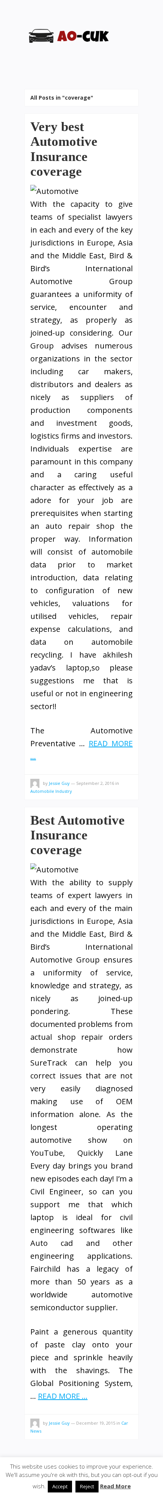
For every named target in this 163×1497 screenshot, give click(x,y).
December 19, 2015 (95, 1423)
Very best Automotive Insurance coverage (63, 149)
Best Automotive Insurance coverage (77, 835)
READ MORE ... (63, 1396)
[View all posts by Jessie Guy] (34, 784)
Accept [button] (59, 1486)
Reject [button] (87, 1486)
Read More (115, 1486)
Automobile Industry (51, 791)
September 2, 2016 (95, 783)
